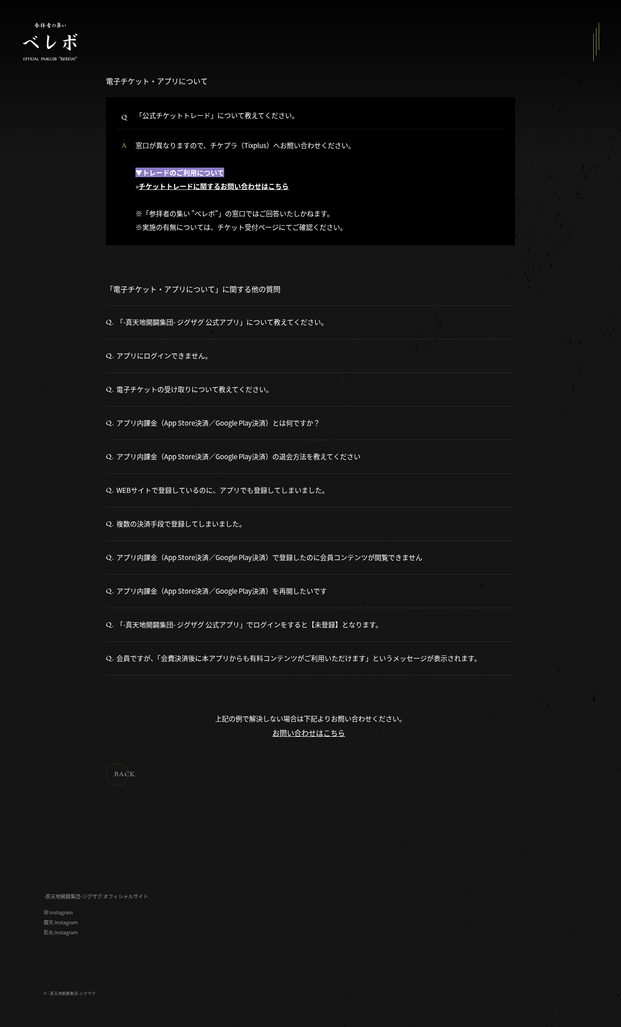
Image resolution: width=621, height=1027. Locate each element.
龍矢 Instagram (61, 922)
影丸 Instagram (61, 932)
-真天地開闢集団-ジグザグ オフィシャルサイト (96, 896)
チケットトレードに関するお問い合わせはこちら (214, 186)
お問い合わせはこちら (308, 732)
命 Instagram (58, 912)
